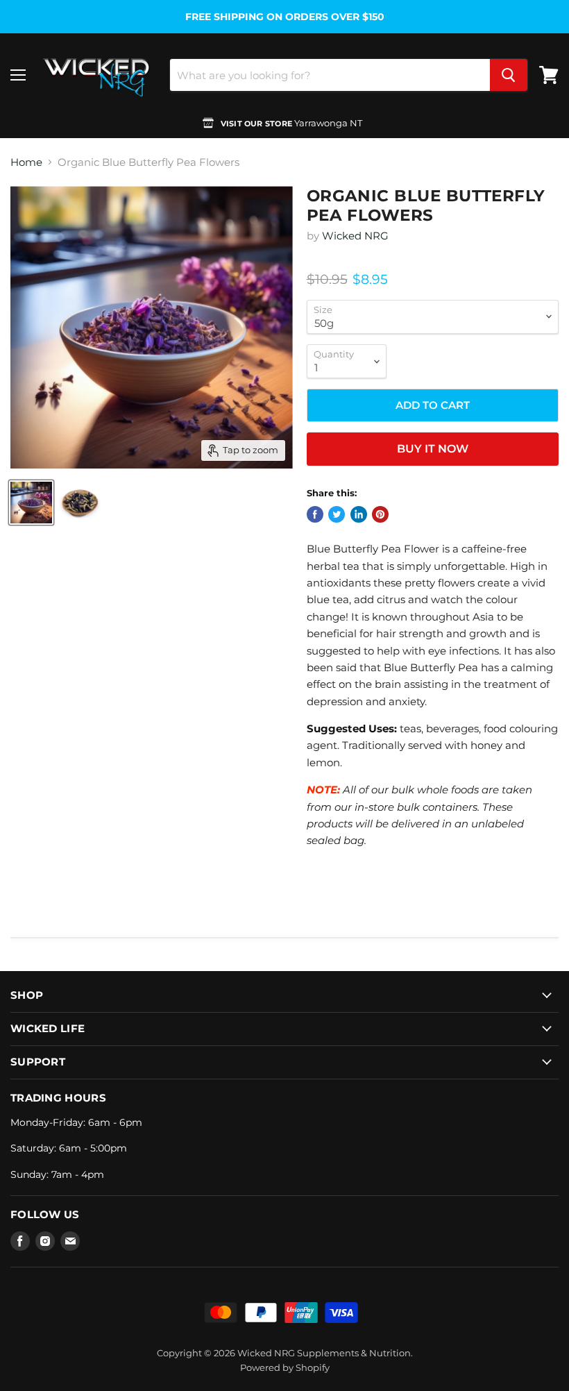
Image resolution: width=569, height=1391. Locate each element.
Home (26, 162)
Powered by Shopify (285, 1367)
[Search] (508, 75)
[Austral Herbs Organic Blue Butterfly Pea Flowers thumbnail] (80, 502)
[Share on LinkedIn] (358, 514)
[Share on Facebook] (315, 514)
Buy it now (432, 448)
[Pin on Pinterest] (380, 514)
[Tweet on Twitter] (336, 514)
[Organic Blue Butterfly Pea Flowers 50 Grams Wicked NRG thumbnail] (31, 502)
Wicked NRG (355, 235)
